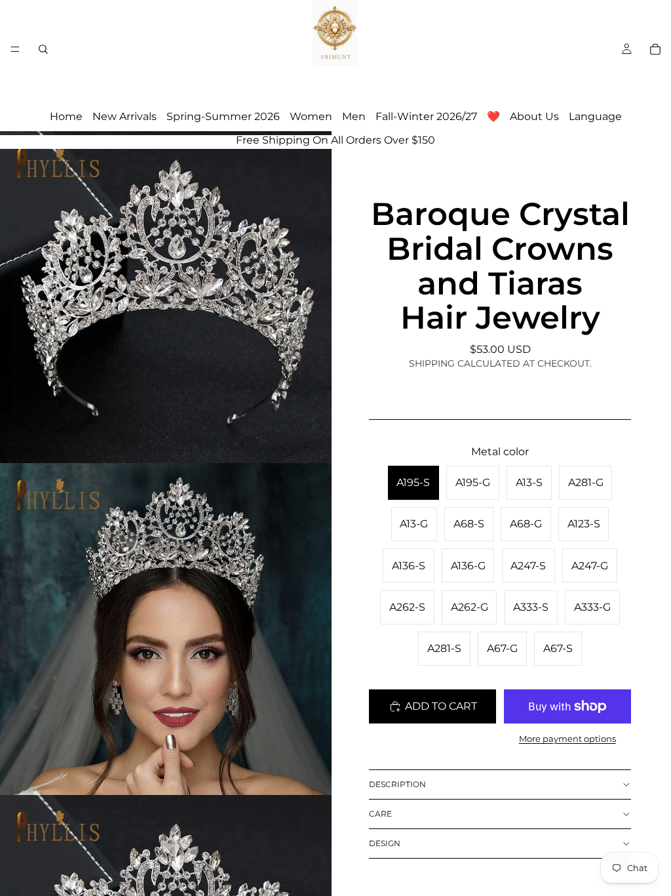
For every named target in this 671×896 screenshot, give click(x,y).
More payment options (567, 738)
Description (397, 784)
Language (595, 116)
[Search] (43, 49)
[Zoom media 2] (166, 629)
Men (354, 116)
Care (380, 814)
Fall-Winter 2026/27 (426, 116)
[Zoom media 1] (166, 297)
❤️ (493, 116)
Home (66, 116)
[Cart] (655, 49)
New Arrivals (124, 116)
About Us (534, 116)
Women (311, 116)
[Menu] (15, 49)
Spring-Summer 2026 (223, 116)
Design (384, 843)
